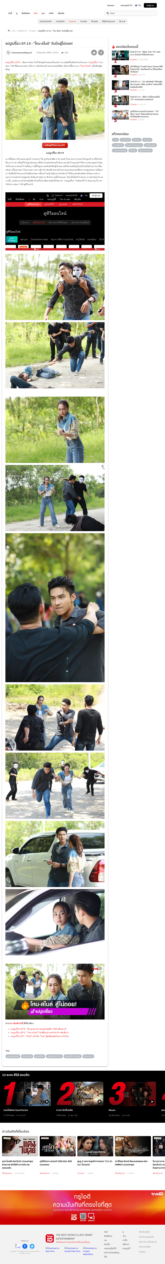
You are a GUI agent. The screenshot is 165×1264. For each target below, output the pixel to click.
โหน (82, 66)
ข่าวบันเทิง (60, 21)
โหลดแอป (110, 5)
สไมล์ (87, 66)
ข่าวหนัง (83, 21)
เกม (43, 13)
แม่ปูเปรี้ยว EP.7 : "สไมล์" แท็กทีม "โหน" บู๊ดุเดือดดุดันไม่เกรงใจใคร (40, 1036)
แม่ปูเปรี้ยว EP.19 (12, 62)
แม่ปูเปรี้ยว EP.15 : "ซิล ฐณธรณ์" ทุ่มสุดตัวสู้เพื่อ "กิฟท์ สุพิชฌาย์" (39, 1029)
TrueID (16, 5)
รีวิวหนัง (94, 21)
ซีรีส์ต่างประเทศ (108, 21)
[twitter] (32, 1246)
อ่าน (35, 13)
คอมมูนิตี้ (126, 1248)
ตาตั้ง (51, 13)
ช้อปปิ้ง (107, 1244)
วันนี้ (10, 13)
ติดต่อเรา (142, 1252)
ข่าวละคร (72, 21)
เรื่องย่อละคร (7, 1173)
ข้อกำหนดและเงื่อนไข (146, 1237)
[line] (17, 1246)
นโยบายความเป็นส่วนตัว (148, 1242)
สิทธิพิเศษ (26, 13)
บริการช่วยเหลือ (144, 1247)
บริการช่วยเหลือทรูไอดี (111, 1254)
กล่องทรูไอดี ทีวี (126, 5)
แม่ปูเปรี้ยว (93, 62)
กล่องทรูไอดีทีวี (110, 1248)
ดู (16, 13)
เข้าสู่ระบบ (150, 5)
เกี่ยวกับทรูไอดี (144, 1232)
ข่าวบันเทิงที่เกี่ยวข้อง (15, 1131)
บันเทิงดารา (22, 30)
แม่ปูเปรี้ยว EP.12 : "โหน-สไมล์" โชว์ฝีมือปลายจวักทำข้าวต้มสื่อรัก (40, 1032)
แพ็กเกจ (126, 1244)
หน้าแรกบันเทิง (46, 21)
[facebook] (24, 1246)
